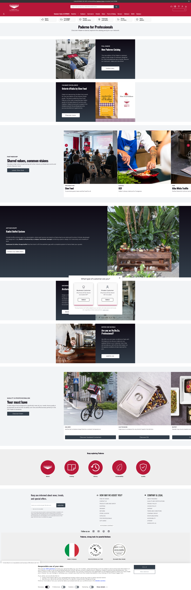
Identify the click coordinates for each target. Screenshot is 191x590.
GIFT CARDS (103, 520)
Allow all (144, 567)
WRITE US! (110, 356)
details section (100, 581)
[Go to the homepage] (14, 7)
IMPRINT (149, 508)
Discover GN (144, 437)
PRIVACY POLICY (152, 503)
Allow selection (144, 571)
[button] (74, 14)
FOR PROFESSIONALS (106, 518)
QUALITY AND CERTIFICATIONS (156, 501)
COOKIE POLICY (151, 506)
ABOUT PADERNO (152, 498)
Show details (101, 587)
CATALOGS (102, 516)
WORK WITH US (151, 523)
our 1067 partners (49, 569)
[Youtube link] (98, 531)
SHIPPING (102, 506)
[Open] (116, 6)
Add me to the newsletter (38, 509)
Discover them (18, 414)
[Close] (38, 563)
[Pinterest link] (109, 531)
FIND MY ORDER (104, 498)
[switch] (63, 587)
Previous (66, 145)
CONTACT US (103, 501)
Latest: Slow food (18, 170)
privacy (50, 517)
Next (188, 145)
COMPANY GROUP (152, 513)
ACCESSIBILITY (151, 518)
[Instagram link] (93, 531)
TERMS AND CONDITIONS (154, 511)
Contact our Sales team (15, 251)
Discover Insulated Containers (90, 437)
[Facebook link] (103, 531)
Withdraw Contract (106, 525)
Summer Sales (100, 1)
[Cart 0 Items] (185, 6)
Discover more (70, 115)
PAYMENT (102, 508)
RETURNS (102, 511)
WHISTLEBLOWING (152, 516)
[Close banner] (189, 1)
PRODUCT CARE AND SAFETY (108, 503)
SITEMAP (149, 520)
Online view (110, 68)
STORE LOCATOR (104, 513)
